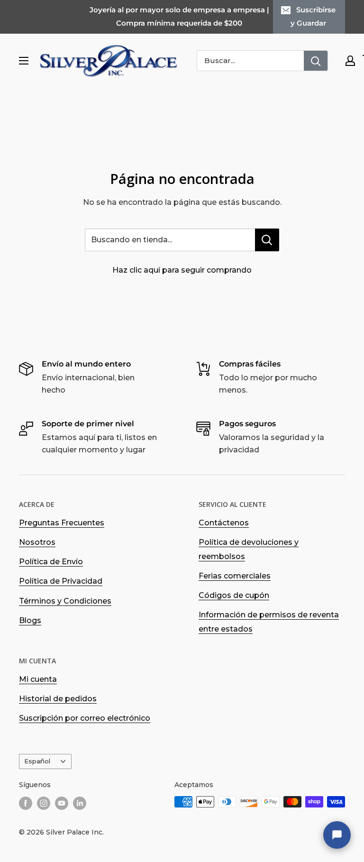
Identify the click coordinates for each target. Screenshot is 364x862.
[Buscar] (316, 61)
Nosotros (37, 542)
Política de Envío (51, 561)
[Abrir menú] (23, 60)
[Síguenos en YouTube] (61, 802)
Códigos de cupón (234, 595)
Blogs (30, 620)
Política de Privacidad (60, 581)
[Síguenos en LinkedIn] (79, 802)
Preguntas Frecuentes (61, 522)
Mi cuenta (38, 679)
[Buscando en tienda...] (267, 240)
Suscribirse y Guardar (313, 16)
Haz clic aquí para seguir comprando (182, 270)
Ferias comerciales (235, 575)
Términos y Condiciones (65, 600)
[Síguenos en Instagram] (43, 802)
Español (37, 761)
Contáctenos (224, 522)
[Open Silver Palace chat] (337, 835)
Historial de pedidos (58, 698)
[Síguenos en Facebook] (25, 802)
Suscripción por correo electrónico (84, 718)
